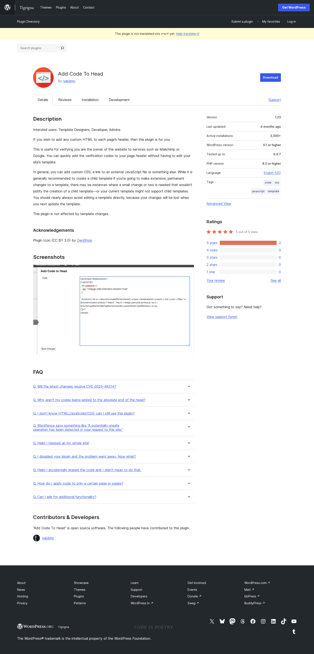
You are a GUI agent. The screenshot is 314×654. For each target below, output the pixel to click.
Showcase (81, 583)
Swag (193, 603)
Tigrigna (63, 627)
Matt (249, 589)
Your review (216, 280)
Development (119, 100)
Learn (135, 583)
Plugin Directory (28, 21)
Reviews (65, 100)
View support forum (222, 317)
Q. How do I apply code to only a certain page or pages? (78, 483)
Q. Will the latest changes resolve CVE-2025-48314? (74, 386)
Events (192, 589)
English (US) (272, 172)
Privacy (22, 603)
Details (43, 100)
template (273, 191)
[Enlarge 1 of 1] (188, 270)
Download (270, 77)
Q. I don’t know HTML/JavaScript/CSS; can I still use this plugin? (84, 413)
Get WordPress (294, 7)
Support (275, 100)
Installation (90, 100)
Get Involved (197, 583)
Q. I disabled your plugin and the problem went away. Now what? (84, 457)
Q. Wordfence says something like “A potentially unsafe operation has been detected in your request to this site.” (78, 428)
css (277, 182)
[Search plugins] (62, 48)
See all (276, 280)
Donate (195, 596)
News (21, 589)
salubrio (69, 81)
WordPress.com (257, 583)
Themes (79, 589)
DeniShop (84, 240)
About (21, 583)
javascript (258, 191)
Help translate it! (187, 33)
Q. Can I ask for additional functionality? (64, 497)
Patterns (80, 603)
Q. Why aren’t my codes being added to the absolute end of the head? (89, 400)
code (268, 182)
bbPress (252, 596)
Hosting (22, 596)
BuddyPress (254, 603)
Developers (139, 596)
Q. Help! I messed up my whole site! (61, 443)
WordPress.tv (142, 603)
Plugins (79, 596)
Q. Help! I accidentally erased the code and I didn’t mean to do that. (87, 470)
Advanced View (219, 203)
